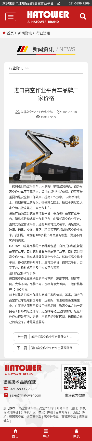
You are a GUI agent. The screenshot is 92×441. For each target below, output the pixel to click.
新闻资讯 (25, 32)
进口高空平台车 (28, 186)
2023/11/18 (69, 112)
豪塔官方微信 (75, 395)
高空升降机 (63, 412)
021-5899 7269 (79, 3)
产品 (45, 436)
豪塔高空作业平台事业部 (36, 112)
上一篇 (22, 336)
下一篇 (22, 347)
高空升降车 (51, 416)
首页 (10, 32)
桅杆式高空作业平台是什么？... (51, 337)
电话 (76, 436)
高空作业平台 (28, 408)
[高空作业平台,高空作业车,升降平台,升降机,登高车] (48, 16)
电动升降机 (45, 412)
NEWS (67, 49)
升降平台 (62, 408)
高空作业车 (46, 408)
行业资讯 (43, 32)
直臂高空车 (68, 416)
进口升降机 (78, 408)
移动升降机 (10, 412)
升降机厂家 (28, 412)
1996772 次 (48, 117)
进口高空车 (33, 416)
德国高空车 (16, 416)
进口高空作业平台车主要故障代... (53, 348)
